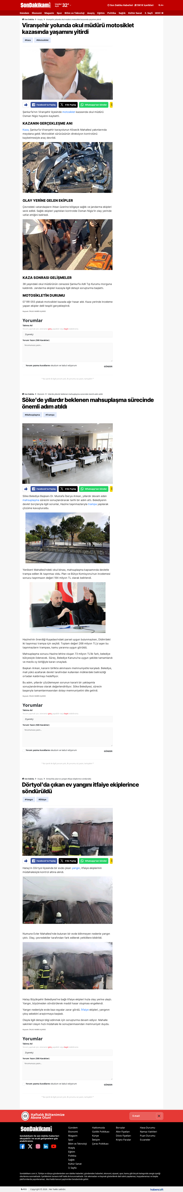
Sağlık (122, 13)
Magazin (49, 13)
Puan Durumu (147, 1135)
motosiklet (68, 111)
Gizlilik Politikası (100, 1131)
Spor (59, 13)
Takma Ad (27, 325)
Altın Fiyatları (123, 1131)
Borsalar (120, 1127)
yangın (76, 868)
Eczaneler (145, 1139)
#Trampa (50, 414)
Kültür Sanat (135, 13)
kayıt (66, 329)
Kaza (26, 129)
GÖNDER (108, 366)
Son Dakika (29, 19)
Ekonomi (37, 13)
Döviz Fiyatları (123, 1135)
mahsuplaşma (31, 500)
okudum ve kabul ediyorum (51, 365)
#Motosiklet (42, 40)
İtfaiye (85, 1009)
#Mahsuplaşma (32, 414)
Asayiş (91, 13)
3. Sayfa (149, 13)
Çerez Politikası (100, 1143)
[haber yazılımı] (156, 1189)
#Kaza (28, 40)
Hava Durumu (147, 1127)
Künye (95, 1135)
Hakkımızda (98, 1127)
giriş (50, 329)
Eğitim (101, 13)
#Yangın (29, 799)
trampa (92, 504)
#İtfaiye (42, 799)
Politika (111, 13)
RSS (25, 1189)
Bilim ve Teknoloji (74, 13)
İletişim (96, 1139)
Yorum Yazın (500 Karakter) (36, 340)
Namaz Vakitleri (148, 1131)
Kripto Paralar (123, 1139)
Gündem (24, 13)
